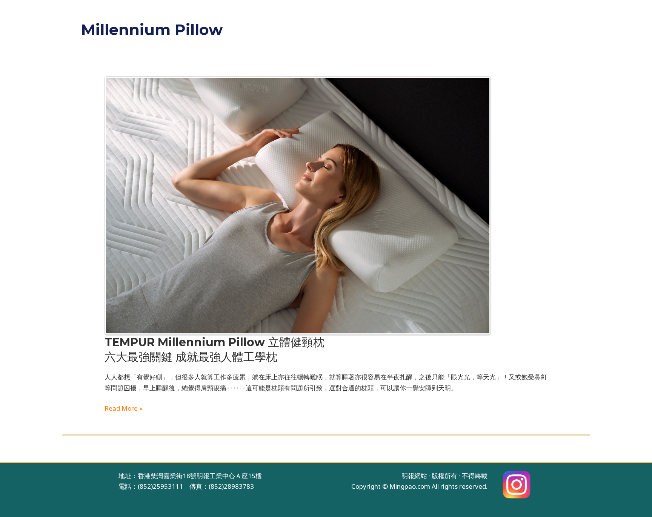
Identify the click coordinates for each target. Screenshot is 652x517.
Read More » (124, 408)
